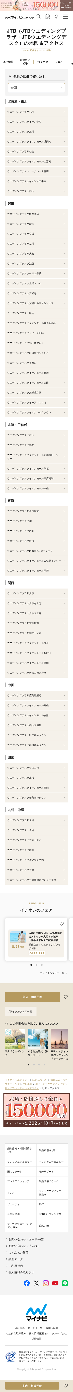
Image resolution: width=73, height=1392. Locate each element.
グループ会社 (59, 1333)
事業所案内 (52, 1328)
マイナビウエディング (17, 1079)
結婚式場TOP (39, 1079)
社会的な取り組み (16, 1333)
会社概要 (20, 1328)
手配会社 (28, 1083)
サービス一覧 (35, 1328)
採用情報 (37, 1338)
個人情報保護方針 (39, 1333)
